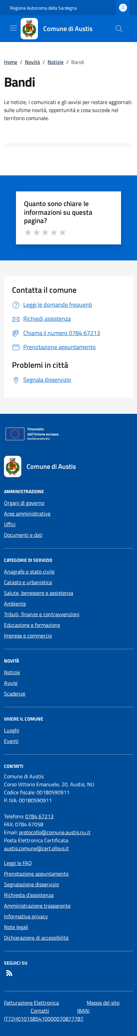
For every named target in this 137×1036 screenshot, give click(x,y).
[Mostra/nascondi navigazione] (13, 28)
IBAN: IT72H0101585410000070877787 (47, 1015)
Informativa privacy (26, 916)
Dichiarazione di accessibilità (36, 938)
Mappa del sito (103, 1003)
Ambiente (15, 604)
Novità (32, 62)
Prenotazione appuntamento (36, 874)
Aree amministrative (27, 513)
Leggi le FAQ (18, 863)
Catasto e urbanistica (28, 582)
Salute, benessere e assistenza (38, 593)
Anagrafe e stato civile (29, 572)
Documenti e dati (23, 535)
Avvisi (11, 683)
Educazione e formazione (32, 625)
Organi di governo (24, 503)
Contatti (40, 1011)
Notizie (56, 62)
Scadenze (14, 694)
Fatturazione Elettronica (31, 1003)
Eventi (11, 741)
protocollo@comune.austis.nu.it (54, 832)
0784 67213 (39, 816)
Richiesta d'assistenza (29, 895)
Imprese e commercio (28, 636)
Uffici (10, 524)
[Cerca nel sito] (119, 29)
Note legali (16, 927)
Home (10, 62)
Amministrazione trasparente (37, 906)
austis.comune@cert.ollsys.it (36, 848)
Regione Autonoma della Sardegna (43, 7)
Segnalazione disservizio (31, 884)
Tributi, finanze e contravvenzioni (41, 614)
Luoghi (11, 730)
